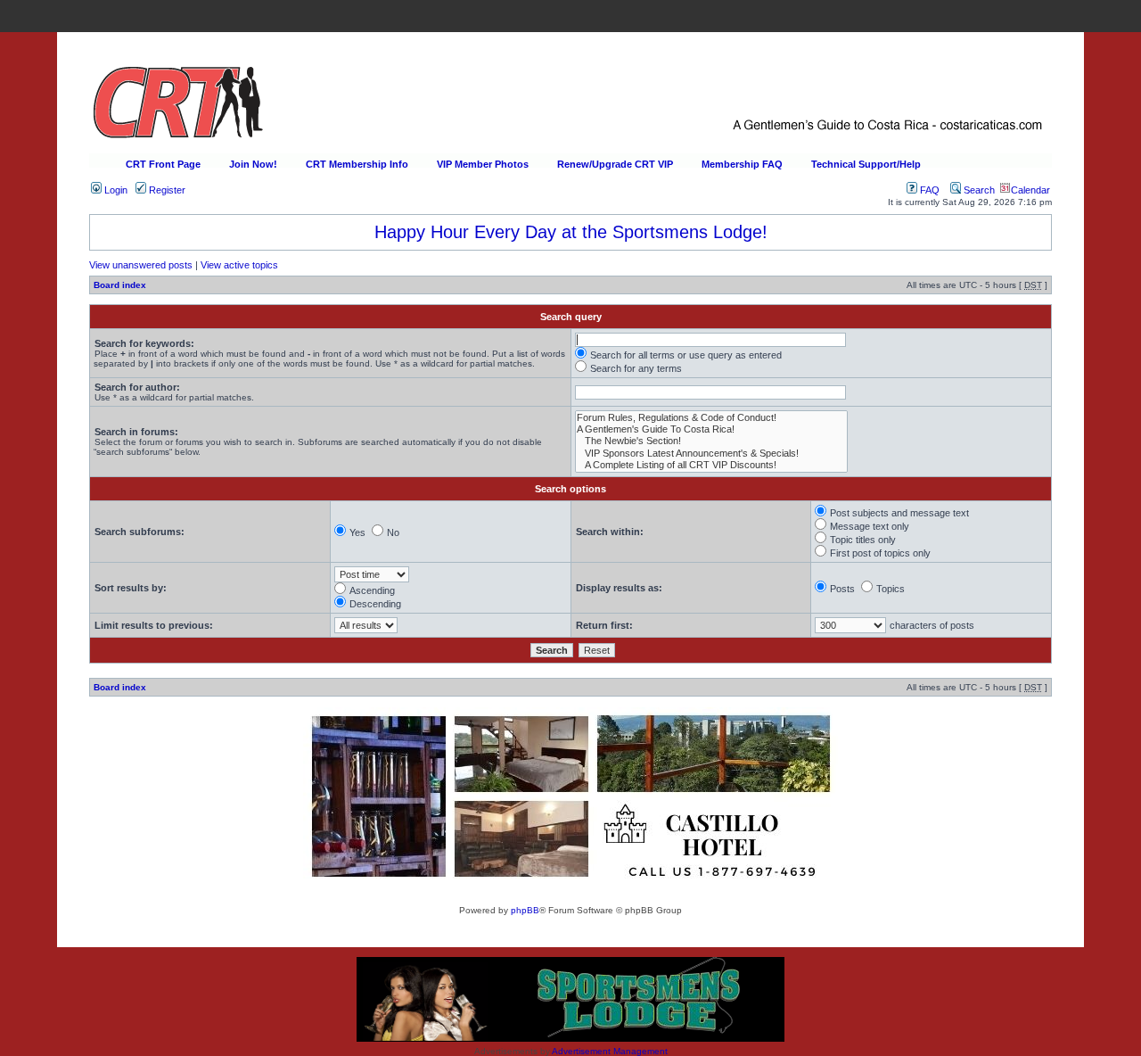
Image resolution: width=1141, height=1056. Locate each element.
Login (114, 190)
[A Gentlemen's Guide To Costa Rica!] (711, 429)
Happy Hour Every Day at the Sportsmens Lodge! (571, 232)
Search (978, 190)
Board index (120, 285)
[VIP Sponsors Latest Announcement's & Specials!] (711, 453)
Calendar (1030, 190)
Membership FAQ (742, 164)
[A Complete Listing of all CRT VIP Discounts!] (711, 465)
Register (165, 190)
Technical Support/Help (866, 164)
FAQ (928, 190)
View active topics (239, 265)
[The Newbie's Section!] (711, 441)
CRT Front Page (163, 164)
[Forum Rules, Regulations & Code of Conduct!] (711, 418)
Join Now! (253, 164)
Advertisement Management (610, 1051)
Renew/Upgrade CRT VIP (615, 164)
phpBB (525, 910)
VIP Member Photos (483, 164)
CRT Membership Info (357, 164)
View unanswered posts (141, 265)
